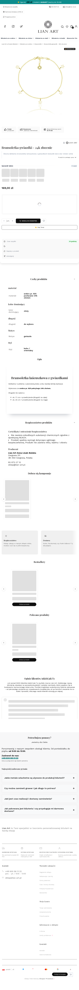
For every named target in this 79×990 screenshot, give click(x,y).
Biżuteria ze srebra (26, 44)
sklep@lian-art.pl (70, 7)
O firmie (42, 931)
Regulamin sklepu (45, 872)
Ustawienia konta (45, 912)
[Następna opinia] (75, 705)
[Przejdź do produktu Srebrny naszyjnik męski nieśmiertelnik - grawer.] (24, 583)
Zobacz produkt (24, 604)
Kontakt (42, 950)
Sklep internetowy (38, 979)
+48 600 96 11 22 (13, 871)
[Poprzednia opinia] (4, 705)
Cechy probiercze (45, 935)
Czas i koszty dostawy (47, 884)
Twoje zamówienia (46, 908)
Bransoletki (38, 44)
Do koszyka (17, 516)
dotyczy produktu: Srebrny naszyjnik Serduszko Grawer (27, 710)
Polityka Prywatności (46, 888)
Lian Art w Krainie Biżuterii (10, 44)
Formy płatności (45, 880)
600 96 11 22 (55, 7)
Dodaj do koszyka (29, 221)
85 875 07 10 (14, 462)
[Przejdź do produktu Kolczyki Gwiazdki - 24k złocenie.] (17, 492)
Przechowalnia (44, 916)
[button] (44, 221)
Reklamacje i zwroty (46, 876)
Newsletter (43, 893)
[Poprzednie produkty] (4, 499)
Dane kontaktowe (45, 954)
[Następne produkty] (75, 499)
